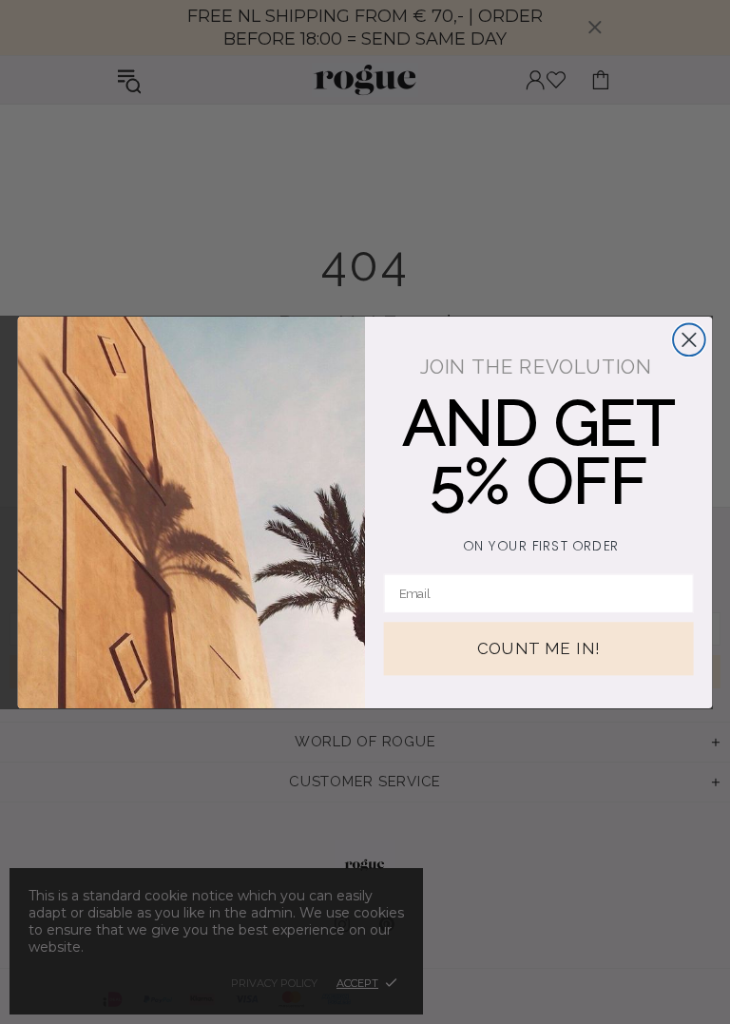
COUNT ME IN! (538, 648)
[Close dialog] (689, 339)
